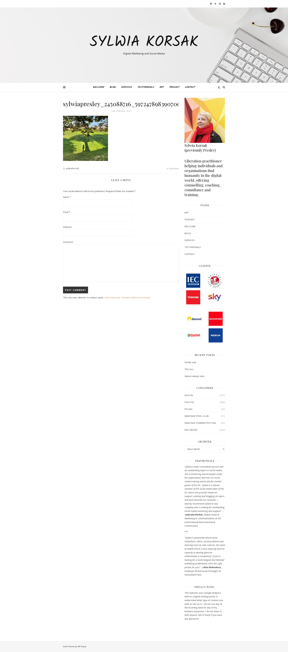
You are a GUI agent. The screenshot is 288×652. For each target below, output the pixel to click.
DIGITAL (188, 395)
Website (67, 226)
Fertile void (190, 362)
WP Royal (82, 646)
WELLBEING (190, 429)
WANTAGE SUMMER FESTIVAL (200, 422)
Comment (68, 241)
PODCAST (174, 87)
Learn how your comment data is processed (127, 297)
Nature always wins (194, 376)
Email (66, 212)
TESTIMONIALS (145, 87)
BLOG (113, 87)
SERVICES (126, 87)
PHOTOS (189, 402)
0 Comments (173, 168)
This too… (189, 369)
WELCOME (98, 87)
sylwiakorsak (72, 168)
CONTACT (190, 87)
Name (67, 196)
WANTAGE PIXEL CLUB (196, 415)
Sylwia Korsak (144, 42)
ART (161, 87)
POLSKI (188, 409)
